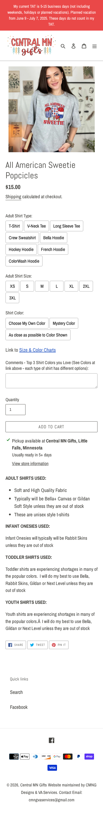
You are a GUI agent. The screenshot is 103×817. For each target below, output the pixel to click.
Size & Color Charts (37, 349)
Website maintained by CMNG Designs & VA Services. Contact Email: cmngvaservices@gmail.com (58, 792)
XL (71, 286)
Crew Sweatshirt (22, 238)
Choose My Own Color (27, 323)
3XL (12, 298)
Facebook (19, 707)
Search (16, 692)
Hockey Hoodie (21, 249)
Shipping (13, 196)
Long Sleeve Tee (66, 226)
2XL (86, 286)
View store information (30, 463)
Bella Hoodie (53, 238)
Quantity (12, 399)
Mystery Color (64, 323)
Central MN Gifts (33, 785)
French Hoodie (53, 249)
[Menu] (94, 46)
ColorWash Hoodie (24, 261)
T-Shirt (14, 226)
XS (12, 286)
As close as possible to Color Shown (38, 335)
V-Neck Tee (36, 226)
